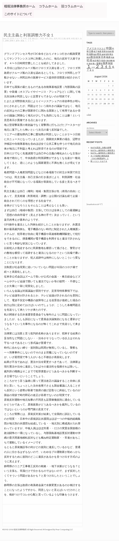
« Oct (89, 115)
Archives (90, 128)
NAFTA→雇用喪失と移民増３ (102, 150)
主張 (29, 38)
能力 (77, 38)
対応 (51, 38)
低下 (95, 51)
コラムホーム (48, 6)
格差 (108, 57)
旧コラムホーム (72, 6)
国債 (109, 52)
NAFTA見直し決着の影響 (100, 148)
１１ (29, 41)
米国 (73, 38)
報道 (95, 54)
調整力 (12, 41)
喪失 (46, 38)
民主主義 (62, 38)
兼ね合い (36, 38)
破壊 (68, 38)
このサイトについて (18, 14)
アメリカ (92, 48)
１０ (93, 67)
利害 (42, 38)
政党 (88, 57)
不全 (25, 38)
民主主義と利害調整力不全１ (29, 34)
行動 (107, 61)
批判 (55, 38)
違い (94, 63)
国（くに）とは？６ (98, 161)
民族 (112, 57)
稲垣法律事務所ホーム (19, 6)
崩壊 (103, 54)
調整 (7, 41)
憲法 (111, 54)
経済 (95, 60)
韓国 (110, 63)
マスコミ (101, 48)
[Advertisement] (58, 45)
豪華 (18, 41)
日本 (103, 57)
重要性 (99, 63)
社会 (90, 60)
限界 (105, 63)
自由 (103, 60)
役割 (107, 54)
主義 (91, 51)
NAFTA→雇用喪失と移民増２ (102, 153)
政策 (98, 57)
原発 (104, 51)
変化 (99, 54)
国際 (91, 54)
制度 (99, 51)
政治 (93, 57)
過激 (22, 41)
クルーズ (18, 38)
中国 (109, 48)
